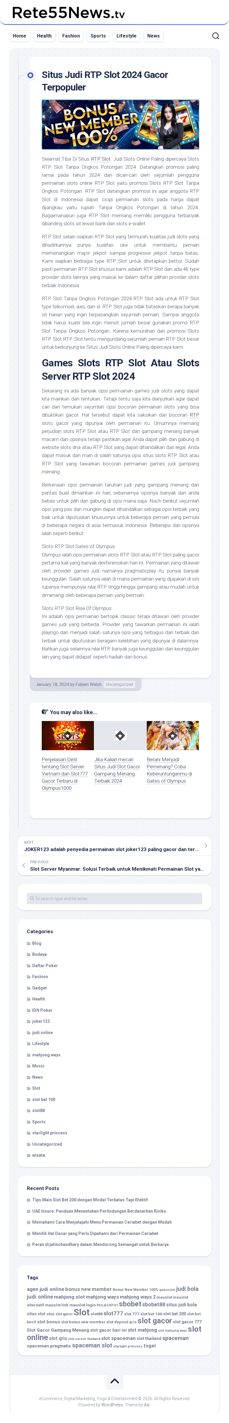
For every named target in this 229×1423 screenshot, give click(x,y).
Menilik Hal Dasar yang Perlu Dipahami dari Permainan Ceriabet (95, 1233)
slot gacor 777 (187, 1321)
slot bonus (48, 1322)
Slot (36, 1088)
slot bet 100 (43, 1099)
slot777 (113, 1313)
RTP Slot (101, 159)
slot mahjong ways (172, 1331)
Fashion (71, 36)
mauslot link (57, 1304)
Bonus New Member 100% (135, 1290)
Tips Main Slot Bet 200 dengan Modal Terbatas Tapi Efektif (90, 1199)
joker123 (41, 1021)
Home (19, 36)
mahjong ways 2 (138, 1297)
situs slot (36, 1313)
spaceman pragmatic (49, 1346)
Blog (36, 943)
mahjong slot (69, 1297)
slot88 (38, 1110)
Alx (147, 1404)
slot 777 (131, 1313)
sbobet (130, 1304)
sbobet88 (153, 1305)
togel (149, 1346)
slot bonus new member (83, 1322)
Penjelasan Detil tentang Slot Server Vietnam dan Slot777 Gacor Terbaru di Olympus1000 (65, 773)
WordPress (112, 1404)
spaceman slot (92, 1345)
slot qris (58, 1338)
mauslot (164, 1297)
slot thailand (149, 1338)
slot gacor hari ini (108, 1330)
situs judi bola (181, 1305)
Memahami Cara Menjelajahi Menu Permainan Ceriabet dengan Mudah (102, 1222)
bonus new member (88, 1289)
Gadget (39, 988)
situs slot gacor (59, 1314)
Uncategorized (119, 684)
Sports (98, 36)
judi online (42, 1032)
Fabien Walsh (89, 684)
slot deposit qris (121, 1322)
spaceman (175, 1338)
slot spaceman (118, 1338)
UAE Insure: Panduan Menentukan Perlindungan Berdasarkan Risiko (99, 1211)
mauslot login (82, 1304)
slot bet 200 (174, 1313)
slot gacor (154, 1320)
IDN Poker (42, 1010)
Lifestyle (127, 36)
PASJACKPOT (107, 1305)
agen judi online (45, 1289)
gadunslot (167, 1290)
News (153, 36)
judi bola (187, 1289)
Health (44, 36)
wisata (38, 1155)
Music (38, 1066)
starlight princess (49, 1132)
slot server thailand (84, 1339)
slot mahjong (142, 1330)
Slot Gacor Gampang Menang (58, 1330)
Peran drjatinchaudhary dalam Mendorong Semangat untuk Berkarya (100, 1244)
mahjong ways (46, 1055)
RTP (194, 415)
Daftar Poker (45, 965)
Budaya (39, 954)
